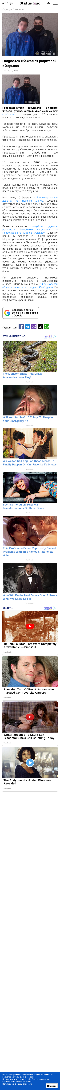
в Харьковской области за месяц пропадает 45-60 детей (30, 285)
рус (11, 3)
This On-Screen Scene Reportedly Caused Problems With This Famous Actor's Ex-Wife (29, 552)
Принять (51, 1086)
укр (4, 3)
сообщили (8, 114)
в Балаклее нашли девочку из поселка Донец (30, 199)
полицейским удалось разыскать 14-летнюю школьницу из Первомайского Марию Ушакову (30, 229)
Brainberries (30, 382)
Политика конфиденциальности (17, 1084)
